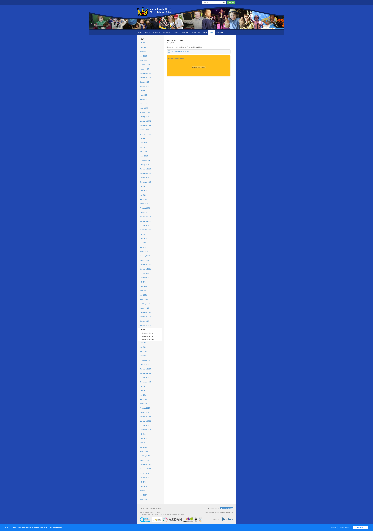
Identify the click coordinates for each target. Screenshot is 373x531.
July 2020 (143, 330)
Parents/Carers (195, 32)
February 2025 (145, 112)
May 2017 (143, 490)
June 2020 (143, 343)
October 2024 (144, 130)
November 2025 (145, 78)
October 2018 (144, 425)
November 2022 (145, 221)
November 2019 (145, 373)
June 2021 (143, 286)
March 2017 (144, 499)
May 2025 (143, 99)
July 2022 (143, 234)
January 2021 (144, 308)
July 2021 (143, 282)
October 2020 (144, 321)
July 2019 (143, 386)
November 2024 (145, 125)
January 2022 (144, 260)
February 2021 (145, 304)
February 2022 (145, 256)
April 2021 (143, 295)
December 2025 (145, 73)
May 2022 (143, 243)
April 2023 (143, 199)
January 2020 (144, 364)
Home (140, 32)
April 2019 (143, 399)
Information (156, 32)
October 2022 (144, 225)
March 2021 (144, 299)
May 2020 (143, 347)
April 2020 (143, 351)
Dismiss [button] (333, 527)
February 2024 (145, 160)
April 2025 (143, 104)
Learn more (62, 527)
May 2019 (143, 395)
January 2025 (144, 117)
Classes (175, 32)
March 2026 (144, 60)
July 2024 (143, 138)
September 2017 (145, 477)
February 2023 (145, 208)
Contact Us (219, 32)
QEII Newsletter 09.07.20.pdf (181, 51)
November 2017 (145, 469)
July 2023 (143, 186)
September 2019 (145, 382)
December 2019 (145, 369)
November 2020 (145, 317)
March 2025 (144, 108)
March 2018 (144, 451)
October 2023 (144, 177)
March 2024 (144, 156)
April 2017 (143, 495)
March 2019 (144, 403)
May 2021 (143, 291)
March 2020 (144, 356)
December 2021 (145, 264)
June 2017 (143, 486)
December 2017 (145, 464)
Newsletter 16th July (148, 333)
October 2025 (144, 82)
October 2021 (144, 273)
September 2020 (145, 325)
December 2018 (145, 417)
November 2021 (145, 269)
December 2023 (145, 169)
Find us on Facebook (227, 508)
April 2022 (143, 247)
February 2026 (145, 64)
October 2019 (144, 377)
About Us (147, 32)
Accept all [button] (360, 527)
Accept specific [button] (344, 527)
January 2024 (144, 164)
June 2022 (143, 238)
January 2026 (144, 69)
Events (205, 32)
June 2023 (143, 191)
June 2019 (143, 390)
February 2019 (145, 408)
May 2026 (143, 51)
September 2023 (145, 182)
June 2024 (143, 143)
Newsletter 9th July (147, 336)
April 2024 (143, 151)
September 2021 (145, 278)
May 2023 (143, 195)
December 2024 (145, 121)
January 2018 (144, 460)
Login (232, 2)
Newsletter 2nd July (148, 339)
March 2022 (144, 251)
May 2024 (143, 147)
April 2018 (143, 447)
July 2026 (143, 43)
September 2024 (145, 134)
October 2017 (144, 473)
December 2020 (145, 312)
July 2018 (143, 434)
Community (184, 32)
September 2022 (145, 230)
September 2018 (145, 430)
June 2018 (143, 438)
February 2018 (145, 456)
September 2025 (145, 86)
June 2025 (143, 95)
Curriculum (166, 32)
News (211, 32)
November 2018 (145, 421)
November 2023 (145, 173)
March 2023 (144, 204)
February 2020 (145, 360)
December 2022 (145, 217)
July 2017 (143, 482)
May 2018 (143, 443)
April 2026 (143, 56)
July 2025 (143, 91)
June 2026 (143, 47)
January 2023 (144, 212)
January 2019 (144, 412)
